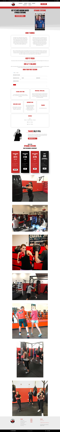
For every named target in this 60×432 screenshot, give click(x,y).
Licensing (33, 3)
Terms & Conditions (30, 430)
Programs (20, 3)
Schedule (25, 3)
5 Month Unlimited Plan (25, 154)
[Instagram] (47, 430)
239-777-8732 (42, 420)
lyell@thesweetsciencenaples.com (44, 422)
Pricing (29, 3)
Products (31, 420)
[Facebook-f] (45, 430)
